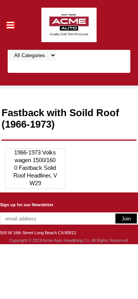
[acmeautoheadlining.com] (68, 24)
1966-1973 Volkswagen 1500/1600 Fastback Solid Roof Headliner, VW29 (35, 167)
